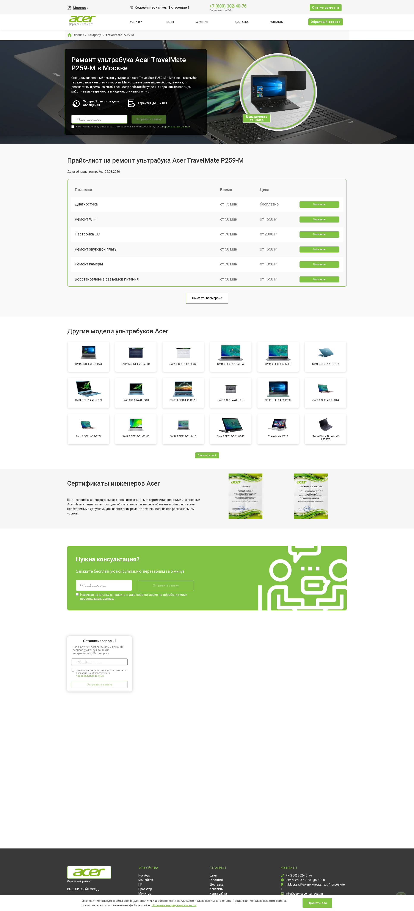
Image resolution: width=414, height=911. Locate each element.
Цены (170, 22)
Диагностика (86, 204)
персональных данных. (176, 126)
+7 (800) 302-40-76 (228, 5)
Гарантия (201, 22)
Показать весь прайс (207, 298)
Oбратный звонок (325, 22)
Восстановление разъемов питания (107, 279)
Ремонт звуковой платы (96, 249)
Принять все (317, 903)
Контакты (276, 22)
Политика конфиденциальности (174, 905)
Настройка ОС (87, 234)
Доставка (242, 22)
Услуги (135, 22)
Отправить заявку (149, 119)
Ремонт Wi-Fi (86, 219)
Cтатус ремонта (325, 7)
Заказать (319, 204)
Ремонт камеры (89, 264)
